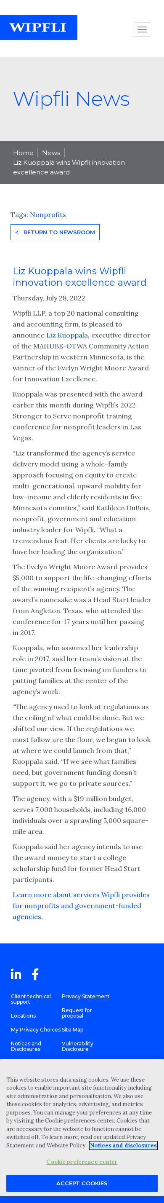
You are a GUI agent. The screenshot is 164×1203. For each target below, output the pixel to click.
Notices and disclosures (123, 1145)
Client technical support (31, 999)
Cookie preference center (81, 1161)
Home (23, 153)
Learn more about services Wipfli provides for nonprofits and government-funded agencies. (81, 905)
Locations (23, 1016)
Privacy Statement (86, 996)
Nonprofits (48, 214)
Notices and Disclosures (26, 1046)
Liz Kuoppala (67, 335)
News (51, 153)
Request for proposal (77, 1013)
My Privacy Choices (36, 1029)
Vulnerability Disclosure (77, 1046)
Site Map (72, 1029)
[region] (82, 1127)
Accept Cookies (82, 1183)
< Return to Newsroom (55, 232)
